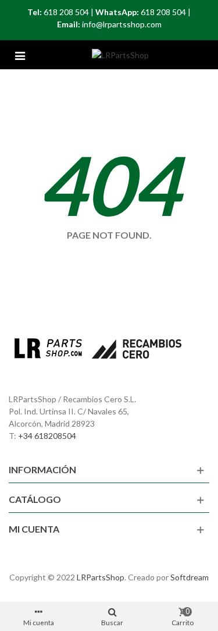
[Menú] (20, 55)
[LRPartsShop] (120, 55)
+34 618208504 (47, 436)
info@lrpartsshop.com (122, 24)
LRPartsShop (100, 577)
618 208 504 (66, 12)
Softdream (189, 577)
